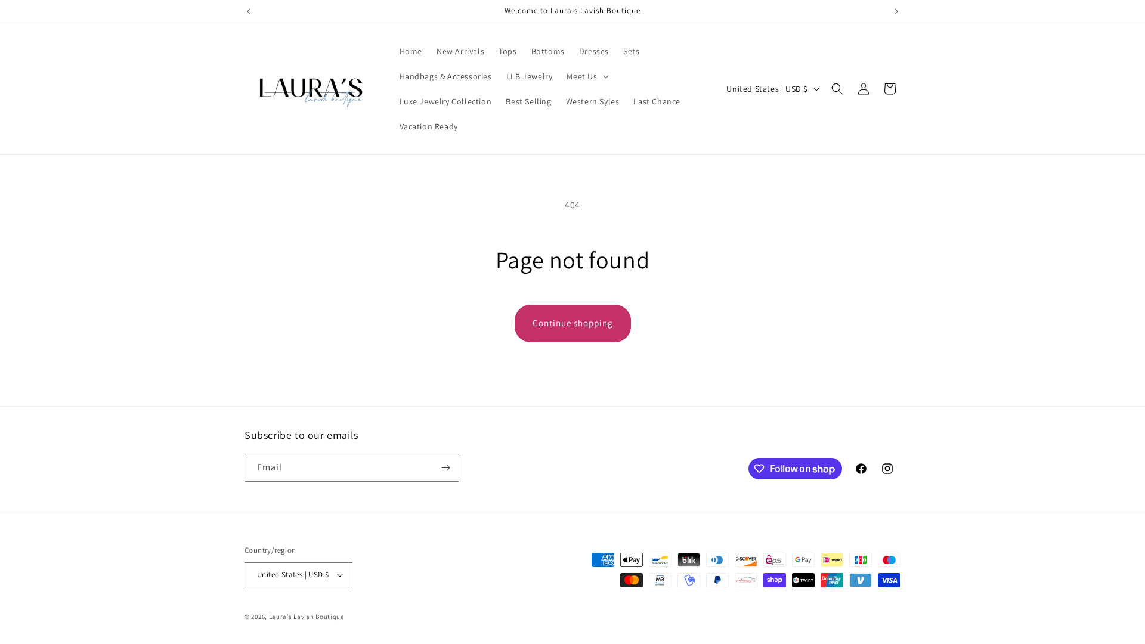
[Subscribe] (445, 468)
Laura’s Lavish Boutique (306, 616)
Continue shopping (573, 323)
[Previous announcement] (249, 11)
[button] (586, 76)
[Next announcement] (896, 11)
